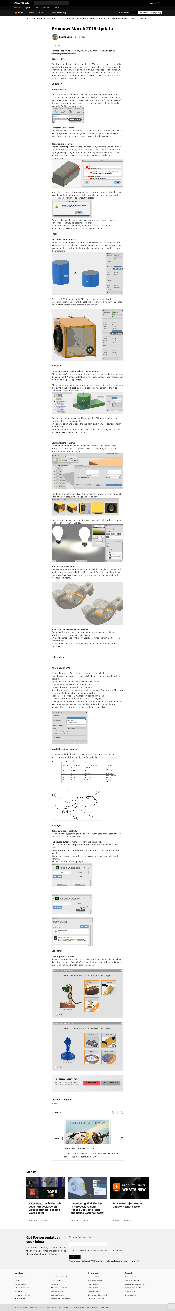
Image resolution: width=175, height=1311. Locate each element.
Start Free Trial (92, 1083)
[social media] (20, 1298)
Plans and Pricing (59, 13)
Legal (82, 1307)
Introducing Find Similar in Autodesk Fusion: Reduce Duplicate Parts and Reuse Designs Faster (87, 1208)
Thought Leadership (38, 18)
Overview (30, 13)
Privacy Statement (117, 1250)
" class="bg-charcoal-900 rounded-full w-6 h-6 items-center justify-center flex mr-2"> (91, 1152)
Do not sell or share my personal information (32, 1307)
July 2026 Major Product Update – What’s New (128, 1205)
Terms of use (76, 1307)
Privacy (17, 1307)
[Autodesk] (21, 3)
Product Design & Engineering (87, 18)
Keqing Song (65, 36)
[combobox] (51, 3)
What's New (51, 18)
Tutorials (60, 18)
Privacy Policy (113, 1261)
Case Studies (70, 18)
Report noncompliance (65, 1307)
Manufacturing (104, 18)
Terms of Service (129, 1261)
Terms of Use (92, 1250)
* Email (71, 1241)
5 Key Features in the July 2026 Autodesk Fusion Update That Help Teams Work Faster (45, 1208)
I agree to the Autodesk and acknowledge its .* (98, 1251)
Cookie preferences (52, 1307)
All (28, 18)
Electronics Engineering (120, 18)
